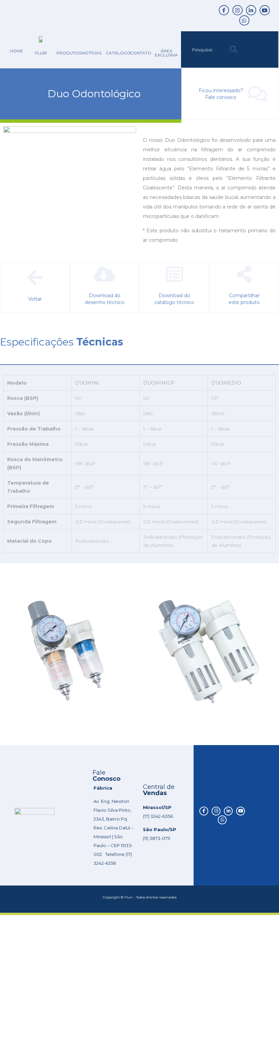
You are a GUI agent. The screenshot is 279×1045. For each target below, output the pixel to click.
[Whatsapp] (244, 20)
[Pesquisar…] (203, 49)
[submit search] (233, 49)
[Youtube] (265, 10)
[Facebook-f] (224, 10)
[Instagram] (237, 10)
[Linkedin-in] (251, 10)
